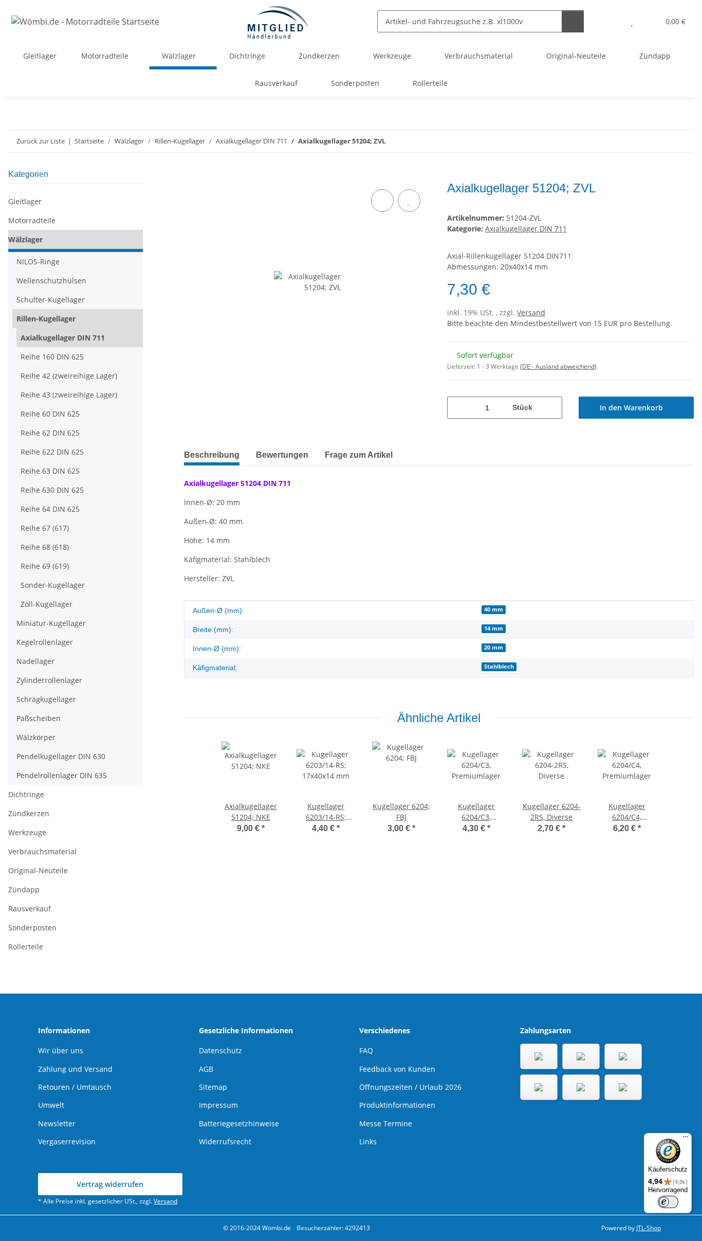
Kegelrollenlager (44, 642)
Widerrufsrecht (225, 1141)
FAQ (366, 1050)
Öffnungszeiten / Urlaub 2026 (410, 1087)
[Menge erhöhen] (551, 407)
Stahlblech (499, 666)
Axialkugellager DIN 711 (526, 228)
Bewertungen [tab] (282, 455)
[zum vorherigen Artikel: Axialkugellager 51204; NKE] (661, 141)
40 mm (493, 609)
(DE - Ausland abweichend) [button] (558, 366)
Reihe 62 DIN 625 (50, 433)
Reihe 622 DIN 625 (52, 452)
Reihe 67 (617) (45, 528)
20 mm (493, 647)
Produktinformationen (397, 1105)
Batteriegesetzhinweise (239, 1123)
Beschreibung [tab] (211, 455)
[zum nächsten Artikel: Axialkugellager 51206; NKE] (683, 141)
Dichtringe (26, 794)
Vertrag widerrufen (110, 1184)
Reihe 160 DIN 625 (52, 357)
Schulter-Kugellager (50, 299)
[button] (611, 21)
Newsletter (57, 1123)
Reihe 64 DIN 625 (50, 509)
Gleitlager (25, 201)
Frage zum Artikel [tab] (359, 455)
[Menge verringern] (459, 407)
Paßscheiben (38, 718)
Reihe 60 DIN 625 (50, 414)
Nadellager (35, 661)
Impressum (218, 1105)
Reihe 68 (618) (45, 547)
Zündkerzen (28, 813)
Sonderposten (32, 927)
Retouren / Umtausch (75, 1087)
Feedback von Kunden (397, 1069)
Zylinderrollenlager (49, 680)
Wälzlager (25, 239)
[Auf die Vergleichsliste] (382, 200)
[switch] (668, 1202)
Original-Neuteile (38, 870)
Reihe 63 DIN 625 (50, 471)
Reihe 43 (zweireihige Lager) (69, 395)
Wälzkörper (36, 737)
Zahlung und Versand (75, 1069)
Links (368, 1141)
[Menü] (685, 1139)
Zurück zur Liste (40, 141)
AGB (206, 1069)
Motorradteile (32, 220)
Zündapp (24, 889)
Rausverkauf (29, 908)
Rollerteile (25, 946)
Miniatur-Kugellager (51, 623)
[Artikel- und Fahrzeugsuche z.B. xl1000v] (573, 21)
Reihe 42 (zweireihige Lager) (69, 376)
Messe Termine (385, 1123)
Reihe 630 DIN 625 (52, 490)
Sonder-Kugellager (53, 585)
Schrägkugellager (46, 699)
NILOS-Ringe (38, 261)
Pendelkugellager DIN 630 (60, 756)
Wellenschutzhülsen (51, 280)
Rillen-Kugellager (46, 318)
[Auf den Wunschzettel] (409, 200)
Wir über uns (60, 1050)
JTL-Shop (648, 1228)
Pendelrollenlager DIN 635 (61, 775)
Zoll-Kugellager (46, 604)
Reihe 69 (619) (45, 566)
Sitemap (213, 1087)
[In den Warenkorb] (192, 175)
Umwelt (51, 1105)
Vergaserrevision (67, 1141)
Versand (531, 312)
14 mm (493, 628)
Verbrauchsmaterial (42, 851)
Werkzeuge (27, 832)
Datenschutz (220, 1050)
